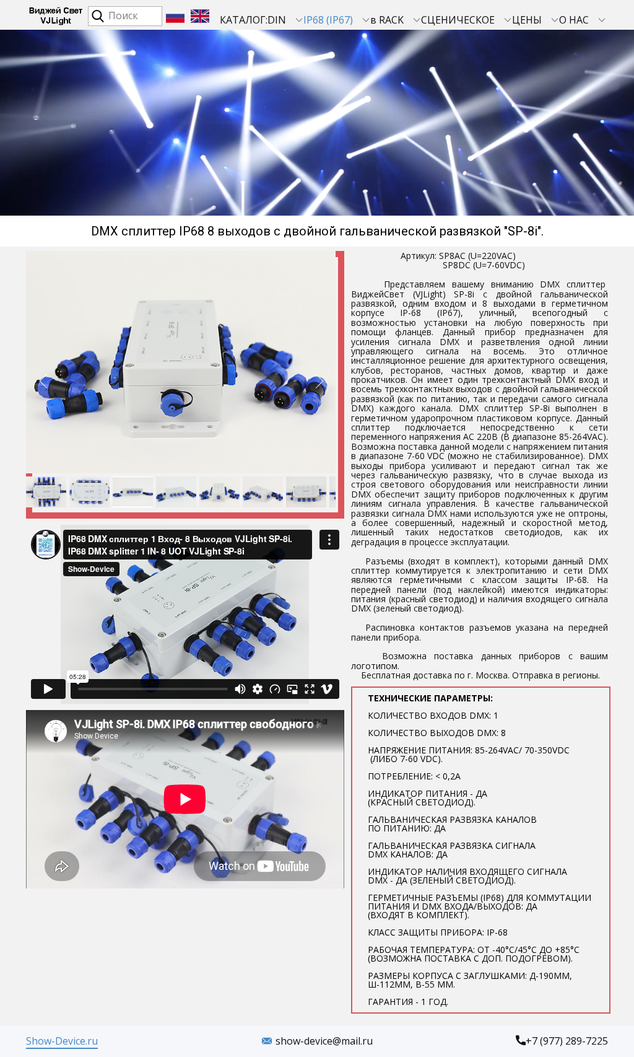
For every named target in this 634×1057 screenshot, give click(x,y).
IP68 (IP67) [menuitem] (328, 20)
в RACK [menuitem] (387, 20)
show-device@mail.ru (324, 1041)
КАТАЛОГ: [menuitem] (243, 20)
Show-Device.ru (62, 1041)
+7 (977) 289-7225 (567, 1041)
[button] (43, 381)
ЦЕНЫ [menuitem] (527, 20)
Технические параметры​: (481, 849)
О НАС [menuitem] (574, 20)
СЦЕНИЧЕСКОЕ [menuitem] (458, 20)
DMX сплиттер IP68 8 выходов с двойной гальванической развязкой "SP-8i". (317, 231)
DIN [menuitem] (276, 20)
